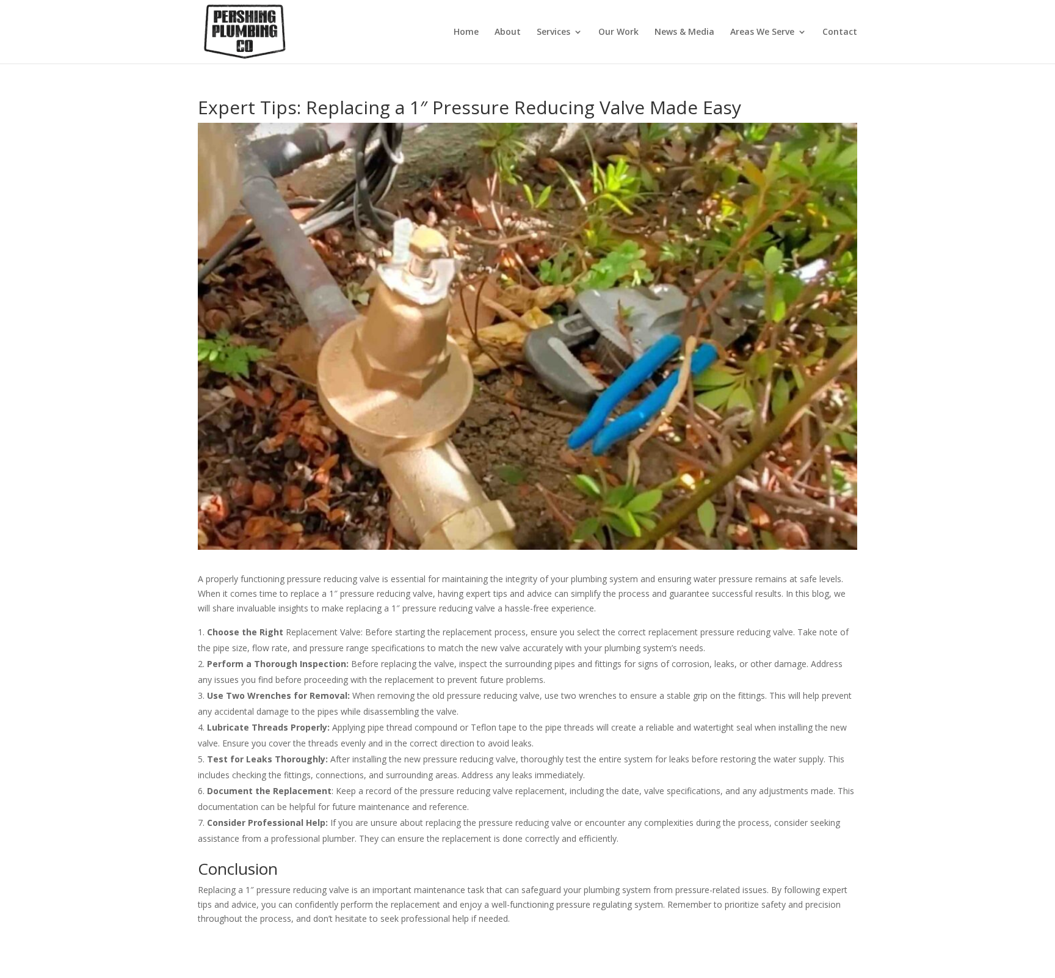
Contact (839, 32)
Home (466, 32)
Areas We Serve (762, 32)
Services (553, 32)
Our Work (618, 32)
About (508, 32)
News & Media (684, 32)
